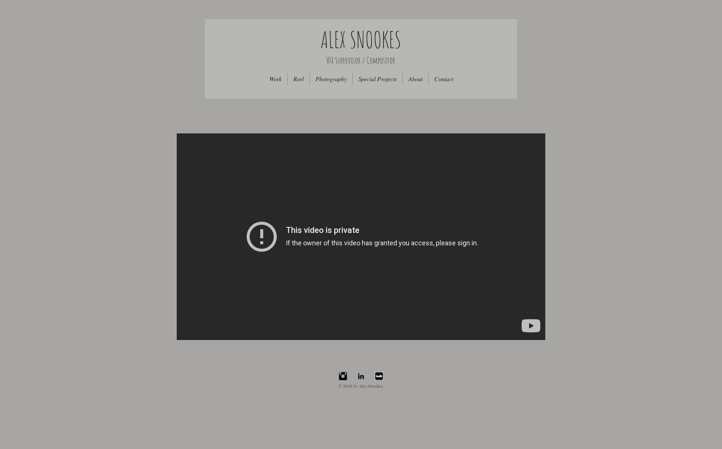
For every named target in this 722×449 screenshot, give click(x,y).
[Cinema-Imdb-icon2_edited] (379, 376)
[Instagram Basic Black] (343, 376)
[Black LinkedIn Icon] (361, 376)
